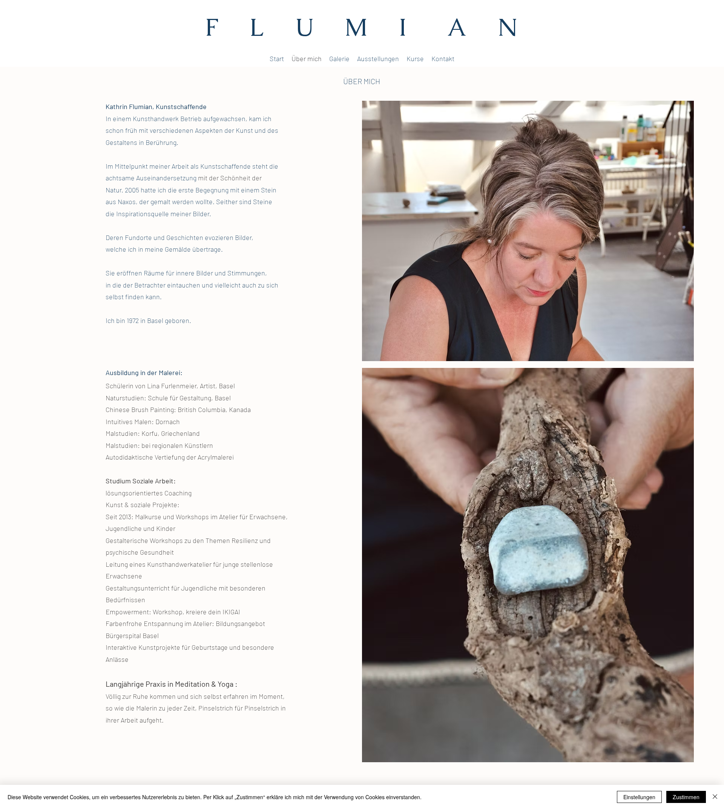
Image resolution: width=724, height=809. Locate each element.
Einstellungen (639, 797)
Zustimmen (686, 797)
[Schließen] (714, 797)
